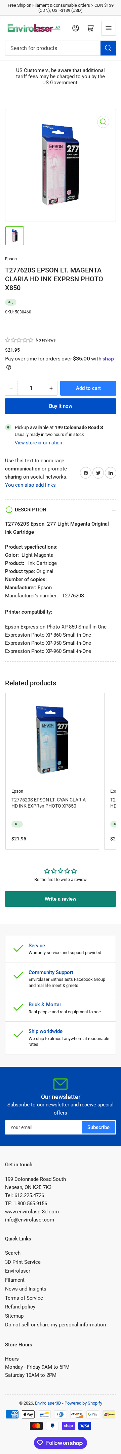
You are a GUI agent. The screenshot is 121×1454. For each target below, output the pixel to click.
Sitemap (14, 1316)
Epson (11, 258)
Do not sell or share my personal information (55, 1325)
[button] (19, 340)
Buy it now (60, 406)
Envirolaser (17, 1271)
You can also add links (30, 485)
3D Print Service (23, 1262)
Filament (15, 1280)
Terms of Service (24, 1298)
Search (13, 1253)
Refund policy (20, 1307)
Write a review (60, 899)
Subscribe (98, 1127)
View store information (38, 442)
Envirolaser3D (48, 1403)
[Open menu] (108, 28)
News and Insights (25, 1289)
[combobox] (60, 48)
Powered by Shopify (83, 1403)
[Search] (108, 48)
